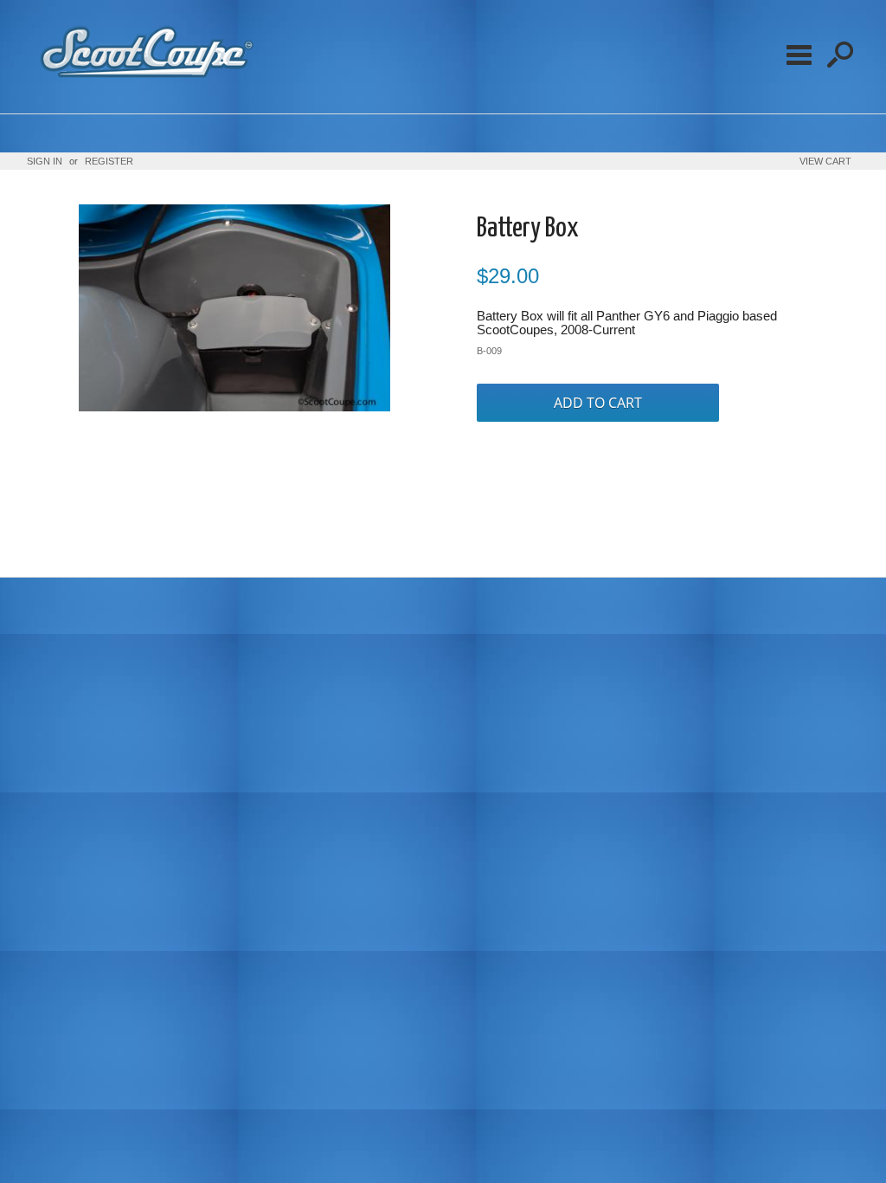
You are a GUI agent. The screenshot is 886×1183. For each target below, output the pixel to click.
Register (109, 161)
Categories (799, 55)
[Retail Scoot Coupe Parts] (143, 81)
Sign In (44, 161)
